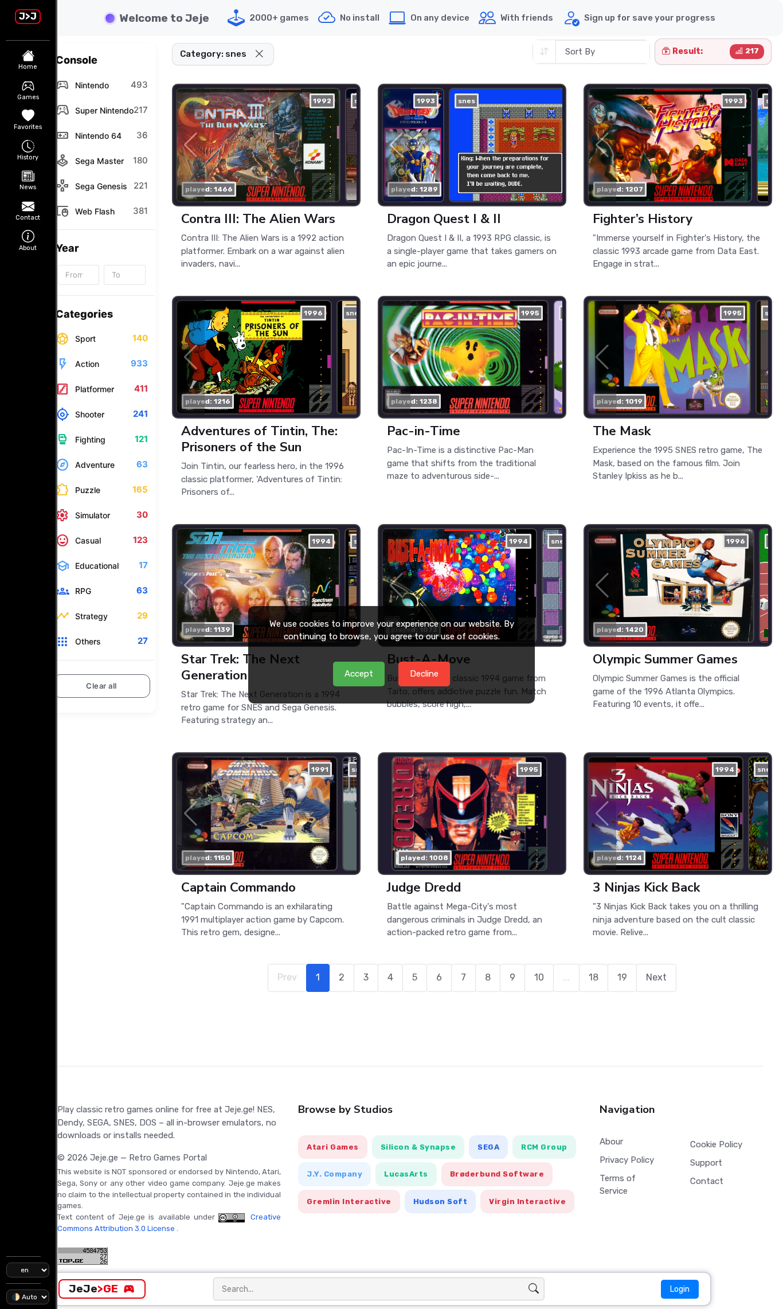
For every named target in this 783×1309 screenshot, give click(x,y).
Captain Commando (238, 887)
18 (593, 977)
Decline (424, 674)
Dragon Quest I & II (444, 219)
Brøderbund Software (497, 1174)
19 (622, 977)
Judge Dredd (424, 887)
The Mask (622, 431)
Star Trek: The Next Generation (240, 667)
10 (539, 977)
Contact (706, 1181)
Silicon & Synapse (418, 1147)
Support (706, 1163)
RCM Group (544, 1147)
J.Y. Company (334, 1174)
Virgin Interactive (527, 1201)
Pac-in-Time (423, 431)
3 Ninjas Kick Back (646, 887)
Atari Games (333, 1147)
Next (656, 977)
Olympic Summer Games (665, 659)
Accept (358, 674)
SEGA (488, 1147)
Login (680, 1289)
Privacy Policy (627, 1160)
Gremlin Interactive (349, 1201)
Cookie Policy (716, 1144)
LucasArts (406, 1174)
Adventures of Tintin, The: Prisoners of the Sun (259, 439)
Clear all (101, 685)
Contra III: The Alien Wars (258, 219)
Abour (611, 1141)
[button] (259, 54)
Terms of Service (618, 1185)
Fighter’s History (642, 219)
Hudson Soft (440, 1201)
